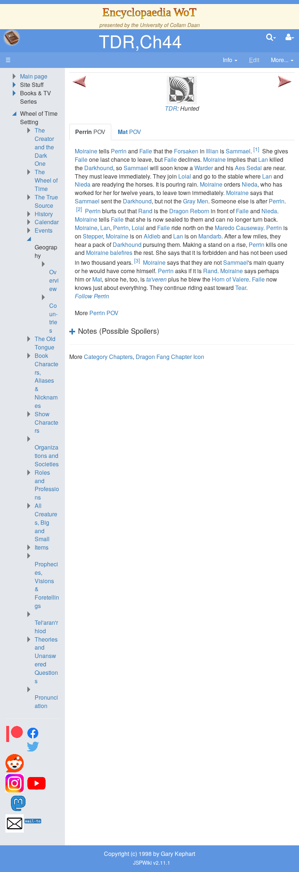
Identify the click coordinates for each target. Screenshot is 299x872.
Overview (54, 280)
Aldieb (152, 236)
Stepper (93, 236)
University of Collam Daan (170, 24)
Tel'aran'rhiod (46, 626)
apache (11, 37)
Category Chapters (108, 356)
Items (41, 547)
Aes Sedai (248, 168)
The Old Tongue (45, 342)
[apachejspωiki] (11, 37)
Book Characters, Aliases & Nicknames (46, 380)
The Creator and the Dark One (44, 147)
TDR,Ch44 (140, 40)
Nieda (82, 184)
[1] (256, 149)
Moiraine (86, 151)
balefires (121, 252)
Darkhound (98, 168)
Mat (97, 279)
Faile (145, 151)
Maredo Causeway (239, 227)
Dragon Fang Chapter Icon (170, 356)
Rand (145, 211)
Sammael (238, 151)
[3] (137, 260)
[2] (79, 209)
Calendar (47, 222)
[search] (271, 37)
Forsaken (186, 151)
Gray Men (195, 201)
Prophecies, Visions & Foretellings (47, 585)
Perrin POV (104, 313)
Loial (184, 176)
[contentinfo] (230, 60)
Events (44, 230)
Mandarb (209, 236)
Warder (203, 168)
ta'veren (156, 279)
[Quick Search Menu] (271, 37)
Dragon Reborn (189, 211)
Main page (33, 76)
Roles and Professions (47, 485)
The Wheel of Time (46, 180)
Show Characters (46, 422)
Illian (212, 151)
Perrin (119, 151)
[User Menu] (290, 37)
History (44, 214)
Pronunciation (46, 701)
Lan (263, 159)
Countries (53, 318)
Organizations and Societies (47, 455)
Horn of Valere (230, 279)
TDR (171, 108)
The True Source (46, 201)
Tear (240, 287)
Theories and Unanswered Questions (46, 660)
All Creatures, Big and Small (46, 522)
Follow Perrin (92, 296)
